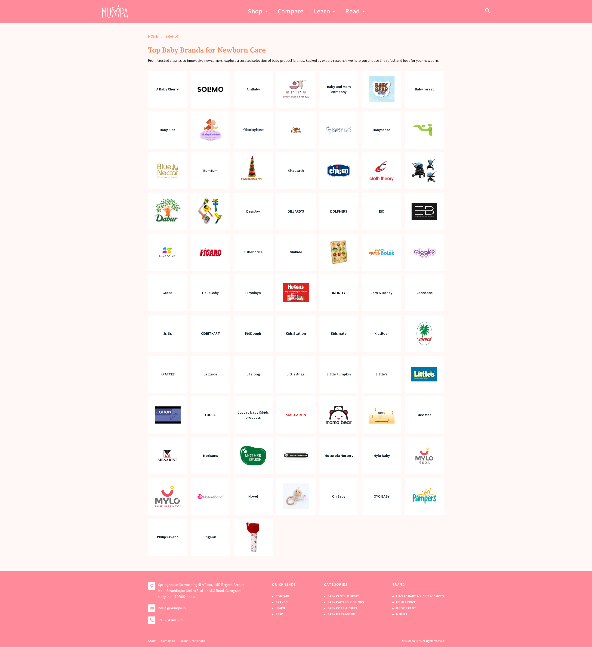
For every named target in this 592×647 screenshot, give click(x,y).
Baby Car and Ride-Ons (346, 602)
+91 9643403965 (170, 620)
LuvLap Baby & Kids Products (420, 596)
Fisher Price (406, 602)
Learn (322, 11)
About (152, 641)
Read (352, 11)
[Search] (487, 10)
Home (153, 36)
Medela (402, 614)
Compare (291, 11)
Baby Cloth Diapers (344, 596)
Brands (282, 602)
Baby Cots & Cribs (342, 608)
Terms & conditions (192, 641)
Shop (255, 11)
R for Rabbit (406, 608)
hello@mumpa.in (172, 608)
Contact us (168, 641)
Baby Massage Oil (342, 614)
